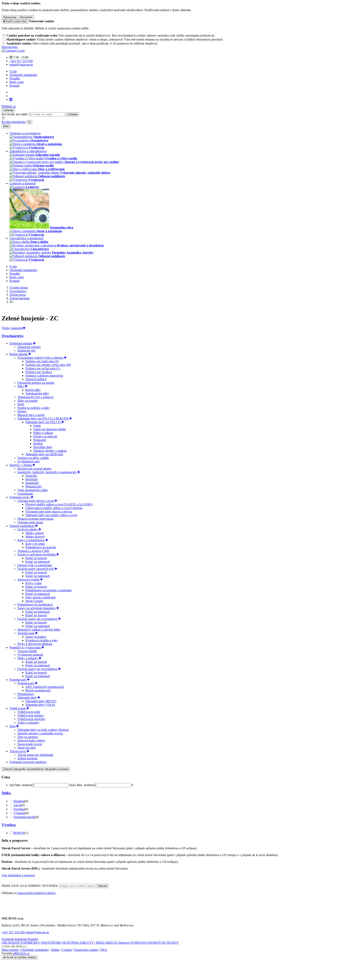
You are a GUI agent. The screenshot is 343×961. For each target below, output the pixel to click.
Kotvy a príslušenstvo (31, 540)
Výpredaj (19, 813)
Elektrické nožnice (29, 347)
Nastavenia (9, 17)
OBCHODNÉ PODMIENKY (21, 942)
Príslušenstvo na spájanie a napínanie (48, 590)
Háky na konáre (27, 400)
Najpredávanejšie (24, 817)
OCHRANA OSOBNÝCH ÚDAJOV (154, 942)
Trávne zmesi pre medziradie (35, 754)
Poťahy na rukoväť (45, 436)
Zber (13, 726)
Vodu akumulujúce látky (32, 490)
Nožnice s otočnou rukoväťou (44, 375)
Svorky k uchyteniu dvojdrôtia (36, 554)
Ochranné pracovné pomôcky (28, 762)
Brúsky (22, 411)
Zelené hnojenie (27, 758)
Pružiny (38, 443)
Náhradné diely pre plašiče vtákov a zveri (51, 515)
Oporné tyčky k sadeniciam (34, 565)
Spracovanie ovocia (29, 744)
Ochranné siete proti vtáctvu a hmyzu (48, 511)
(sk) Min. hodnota (21, 785)
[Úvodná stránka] (13, 50)
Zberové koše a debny (31, 740)
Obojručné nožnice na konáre (35, 382)
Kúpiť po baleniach (37, 561)
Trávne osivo (18, 751)
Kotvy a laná (33, 583)
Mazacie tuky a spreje (31, 415)
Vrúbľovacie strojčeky (31, 719)
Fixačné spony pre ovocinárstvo (37, 619)
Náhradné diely (27, 697)
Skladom (19, 801)
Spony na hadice (35, 636)
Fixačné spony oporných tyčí (36, 568)
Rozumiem (26, 17)
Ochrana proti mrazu (30, 522)
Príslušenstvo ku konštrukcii (35, 604)
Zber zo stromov (27, 737)
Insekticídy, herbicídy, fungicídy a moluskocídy (47, 472)
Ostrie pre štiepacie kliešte (49, 429)
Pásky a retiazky (28, 658)
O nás (13, 71)
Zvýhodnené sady (28, 461)
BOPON (19, 833)
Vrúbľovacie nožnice (30, 715)
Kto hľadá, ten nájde (14, 114)
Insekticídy (32, 483)
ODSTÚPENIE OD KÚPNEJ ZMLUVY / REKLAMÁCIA (79, 942)
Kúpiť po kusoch (36, 558)
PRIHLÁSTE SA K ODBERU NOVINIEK (30, 885)
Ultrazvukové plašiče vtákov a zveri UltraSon (53, 508)
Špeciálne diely (42, 447)
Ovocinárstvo (12, 336)
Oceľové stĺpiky (28, 529)
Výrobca (9, 825)
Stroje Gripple (34, 601)
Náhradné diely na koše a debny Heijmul (43, 729)
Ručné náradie (19, 354)
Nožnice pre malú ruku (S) (42, 361)
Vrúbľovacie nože (28, 712)
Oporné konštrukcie (22, 526)
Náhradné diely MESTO (40, 701)
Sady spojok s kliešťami (40, 597)
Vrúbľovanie (18, 708)
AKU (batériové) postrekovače (44, 687)
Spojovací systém (28, 579)
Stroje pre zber (26, 747)
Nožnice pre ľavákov (38, 372)
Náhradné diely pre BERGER (44, 454)
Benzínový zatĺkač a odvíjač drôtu (38, 629)
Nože (20, 404)
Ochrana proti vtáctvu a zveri (36, 500)
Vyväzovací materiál (30, 654)
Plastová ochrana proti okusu (35, 518)
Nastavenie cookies (86, 949)
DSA (103, 949)
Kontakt (15, 85)
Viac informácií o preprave (18, 875)
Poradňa (15, 78)
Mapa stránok (10, 949)
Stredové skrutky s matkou (50, 450)
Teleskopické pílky (37, 393)
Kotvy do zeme (35, 543)
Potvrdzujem (9, 47)
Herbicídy (31, 479)
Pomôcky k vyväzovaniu (25, 647)
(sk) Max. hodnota (82, 785)
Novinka (18, 809)
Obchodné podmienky (24, 75)
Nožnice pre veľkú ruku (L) (42, 368)
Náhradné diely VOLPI (40, 704)
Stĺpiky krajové (34, 536)
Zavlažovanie (26, 633)
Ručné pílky (33, 390)
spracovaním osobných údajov (36, 893)
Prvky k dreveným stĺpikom (34, 644)
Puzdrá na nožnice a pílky (33, 407)
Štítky (6, 793)
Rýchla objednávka (14, 122)
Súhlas (55, 949)
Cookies (67, 949)
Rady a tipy (17, 82)
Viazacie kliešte (27, 651)
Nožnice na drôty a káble (33, 458)
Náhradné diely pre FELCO (43, 422)
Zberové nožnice (35, 379)
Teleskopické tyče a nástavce (35, 397)
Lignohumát (25, 493)
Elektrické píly (26, 350)
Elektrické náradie (21, 343)
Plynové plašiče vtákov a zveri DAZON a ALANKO (58, 504)
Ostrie (37, 425)
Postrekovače (18, 679)
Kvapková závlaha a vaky (41, 640)
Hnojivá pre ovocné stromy (34, 468)
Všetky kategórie (12, 328)
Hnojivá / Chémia (21, 465)
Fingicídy (31, 475)
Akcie (17, 805)
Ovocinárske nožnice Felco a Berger (40, 357)
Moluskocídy (33, 486)
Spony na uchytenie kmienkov (36, 608)
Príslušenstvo (25, 694)
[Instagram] (11, 99)
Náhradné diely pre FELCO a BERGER (43, 418)
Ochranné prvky (20, 497)
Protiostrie (39, 440)
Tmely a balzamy (28, 722)
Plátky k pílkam (43, 432)
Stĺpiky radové (34, 533)
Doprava (123, 942)
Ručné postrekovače (38, 690)
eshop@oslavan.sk (37, 932)
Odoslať (102, 885)
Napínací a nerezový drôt (33, 551)
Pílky (21, 386)
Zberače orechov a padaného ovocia (40, 733)
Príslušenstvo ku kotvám (40, 547)
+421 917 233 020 (13, 932)
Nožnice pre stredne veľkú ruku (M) (48, 365)
